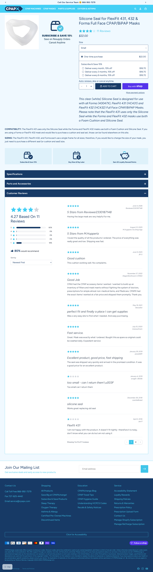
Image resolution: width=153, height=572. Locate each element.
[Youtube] (146, 568)
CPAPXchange (14, 568)
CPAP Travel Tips (86, 495)
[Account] (140, 8)
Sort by (13, 258)
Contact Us (119, 515)
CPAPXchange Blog (87, 490)
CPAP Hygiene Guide (88, 499)
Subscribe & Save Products (54, 499)
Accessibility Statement (125, 490)
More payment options (135, 93)
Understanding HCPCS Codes (92, 503)
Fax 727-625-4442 (14, 496)
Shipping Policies (122, 499)
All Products (47, 490)
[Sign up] (144, 469)
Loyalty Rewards (122, 495)
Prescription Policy (123, 507)
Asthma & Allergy (49, 511)
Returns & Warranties (124, 503)
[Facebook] (138, 568)
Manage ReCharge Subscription (129, 524)
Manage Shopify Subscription (128, 520)
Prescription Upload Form (126, 511)
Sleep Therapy (48, 503)
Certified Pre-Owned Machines (56, 515)
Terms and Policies (28, 568)
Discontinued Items (50, 520)
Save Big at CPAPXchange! (54, 495)
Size (81, 42)
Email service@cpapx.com (17, 501)
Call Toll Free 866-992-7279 (18, 491)
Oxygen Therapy (49, 507)
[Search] (135, 8)
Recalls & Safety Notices (89, 507)
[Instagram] (142, 568)
